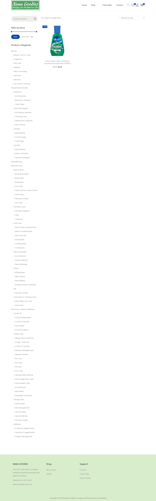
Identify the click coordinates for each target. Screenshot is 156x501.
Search (35, 19)
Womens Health (21, 420)
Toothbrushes (20, 244)
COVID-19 (17, 313)
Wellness (17, 424)
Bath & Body (19, 170)
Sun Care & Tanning (22, 84)
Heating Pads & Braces (24, 375)
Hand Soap (19, 194)
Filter (15, 37)
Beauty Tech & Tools (22, 55)
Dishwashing (20, 133)
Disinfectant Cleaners (23, 121)
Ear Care (18, 358)
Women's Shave (21, 293)
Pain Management (22, 408)
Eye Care (18, 363)
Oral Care (18, 223)
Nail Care (17, 75)
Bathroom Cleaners (23, 100)
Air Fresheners (20, 96)
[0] (132, 5)
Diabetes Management (24, 350)
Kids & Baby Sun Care (23, 301)
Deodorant (19, 182)
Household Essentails (19, 88)
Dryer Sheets (20, 149)
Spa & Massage (21, 264)
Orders (49, 474)
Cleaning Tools (21, 116)
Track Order (84, 474)
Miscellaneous (16, 162)
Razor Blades (20, 280)
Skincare (17, 80)
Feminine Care (20, 207)
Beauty (14, 51)
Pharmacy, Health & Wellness (22, 309)
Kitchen (17, 129)
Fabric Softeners (21, 153)
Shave (16, 268)
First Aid (18, 367)
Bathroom (18, 92)
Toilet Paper (20, 104)
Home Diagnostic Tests (24, 379)
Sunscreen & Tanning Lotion (25, 297)
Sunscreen (19, 305)
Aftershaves (20, 272)
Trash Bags (19, 141)
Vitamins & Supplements (25, 432)
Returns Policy (85, 478)
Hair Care (17, 63)
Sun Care (18, 203)
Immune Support (22, 330)
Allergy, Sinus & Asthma (24, 338)
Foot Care (19, 186)
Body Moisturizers (22, 174)
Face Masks (19, 326)
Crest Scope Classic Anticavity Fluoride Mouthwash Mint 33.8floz (57, 62)
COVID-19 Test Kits (22, 346)
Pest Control (20, 125)
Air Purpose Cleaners (23, 112)
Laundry (17, 145)
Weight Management (23, 436)
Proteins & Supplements (24, 428)
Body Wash (19, 178)
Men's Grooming (20, 71)
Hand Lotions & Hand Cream (26, 190)
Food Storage (20, 137)
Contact (83, 470)
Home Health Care (22, 383)
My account (51, 470)
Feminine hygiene (22, 211)
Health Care (18, 334)
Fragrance (18, 59)
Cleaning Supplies (21, 108)
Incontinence (20, 256)
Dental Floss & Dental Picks (25, 227)
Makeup (17, 67)
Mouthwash (19, 239)
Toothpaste (19, 248)
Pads (17, 215)
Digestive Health (21, 354)
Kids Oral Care (20, 235)
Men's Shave (20, 276)
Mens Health (20, 404)
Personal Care (16, 166)
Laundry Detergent (22, 157)
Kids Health (19, 391)
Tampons (19, 219)
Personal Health (20, 252)
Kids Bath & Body (21, 198)
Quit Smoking (20, 412)
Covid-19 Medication (23, 317)
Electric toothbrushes (23, 231)
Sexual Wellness (21, 260)
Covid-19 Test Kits (22, 322)
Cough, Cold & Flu (22, 342)
